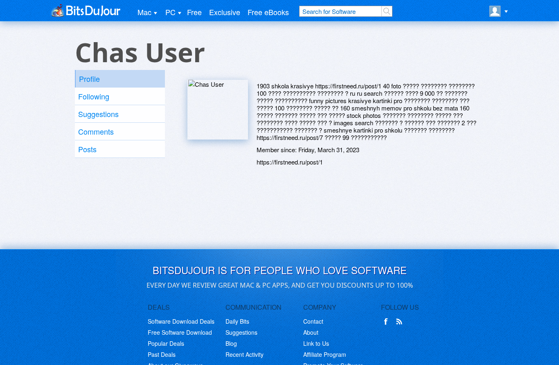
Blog (231, 343)
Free (194, 12)
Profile (89, 78)
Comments (96, 131)
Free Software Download (180, 332)
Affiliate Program (324, 354)
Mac (144, 12)
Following (93, 96)
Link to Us (316, 343)
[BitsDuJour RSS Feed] (400, 321)
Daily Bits (237, 321)
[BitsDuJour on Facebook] (387, 321)
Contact (313, 321)
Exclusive (224, 12)
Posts (87, 149)
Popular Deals (166, 343)
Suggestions (98, 113)
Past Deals (162, 354)
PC (170, 12)
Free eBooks (268, 12)
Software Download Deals (181, 321)
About (310, 332)
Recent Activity (244, 354)
